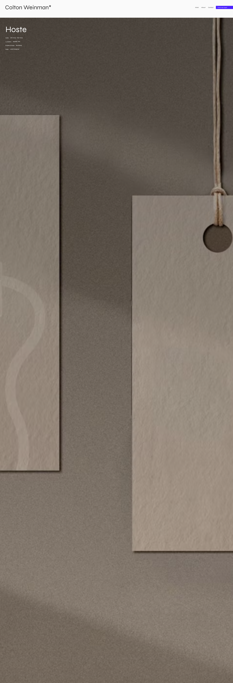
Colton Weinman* (28, 7)
